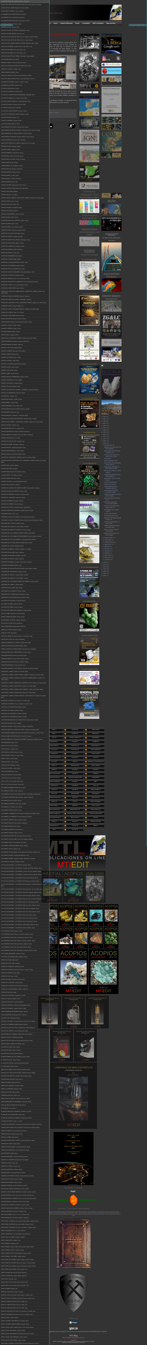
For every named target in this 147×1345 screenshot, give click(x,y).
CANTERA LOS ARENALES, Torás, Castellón (11, 380)
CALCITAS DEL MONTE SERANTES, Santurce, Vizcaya (14, 110)
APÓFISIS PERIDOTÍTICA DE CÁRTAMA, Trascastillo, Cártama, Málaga (17, 56)
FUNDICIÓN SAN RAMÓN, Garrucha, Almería (11, 1182)
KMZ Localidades (98, 23)
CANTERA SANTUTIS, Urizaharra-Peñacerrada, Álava (13, 447)
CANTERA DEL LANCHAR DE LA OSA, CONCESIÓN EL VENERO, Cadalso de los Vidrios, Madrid (23, 302)
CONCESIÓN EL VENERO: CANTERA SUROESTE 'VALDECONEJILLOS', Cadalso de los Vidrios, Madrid (23, 696)
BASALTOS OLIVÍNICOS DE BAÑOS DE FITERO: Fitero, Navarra (16, 65)
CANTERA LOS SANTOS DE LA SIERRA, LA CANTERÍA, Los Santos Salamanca (19, 389)
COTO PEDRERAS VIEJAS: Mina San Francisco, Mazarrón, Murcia (16, 943)
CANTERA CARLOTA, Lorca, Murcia (9, 194)
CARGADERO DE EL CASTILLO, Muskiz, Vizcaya (12, 523)
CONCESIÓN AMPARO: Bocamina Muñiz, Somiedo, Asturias (15, 658)
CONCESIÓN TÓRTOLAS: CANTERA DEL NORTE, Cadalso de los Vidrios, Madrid (20, 729)
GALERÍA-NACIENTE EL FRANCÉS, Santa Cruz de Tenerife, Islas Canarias (18, 1198)
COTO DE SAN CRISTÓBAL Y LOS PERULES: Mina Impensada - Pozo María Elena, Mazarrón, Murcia (23, 885)
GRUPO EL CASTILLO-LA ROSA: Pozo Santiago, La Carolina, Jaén (17, 1295)
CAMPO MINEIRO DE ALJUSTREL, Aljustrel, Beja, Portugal (14, 127)
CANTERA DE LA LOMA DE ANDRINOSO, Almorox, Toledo (14, 262)
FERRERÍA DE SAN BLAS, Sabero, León (10, 1095)
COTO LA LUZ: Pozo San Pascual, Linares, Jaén (12, 784)
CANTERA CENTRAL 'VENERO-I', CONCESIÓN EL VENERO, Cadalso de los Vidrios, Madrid (22, 197)
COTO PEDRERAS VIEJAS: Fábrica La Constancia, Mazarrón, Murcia (17, 934)
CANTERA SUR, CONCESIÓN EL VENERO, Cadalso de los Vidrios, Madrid (18, 457)
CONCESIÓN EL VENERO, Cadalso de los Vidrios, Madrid (14, 671)
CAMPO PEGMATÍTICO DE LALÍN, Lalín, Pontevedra (13, 139)
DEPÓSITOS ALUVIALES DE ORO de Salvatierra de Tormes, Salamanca (18, 1027)
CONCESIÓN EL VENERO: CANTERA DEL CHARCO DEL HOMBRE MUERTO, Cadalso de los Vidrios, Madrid (23, 678)
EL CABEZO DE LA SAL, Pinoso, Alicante (10, 1059)
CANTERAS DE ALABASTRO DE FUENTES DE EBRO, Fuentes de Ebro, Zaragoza (20, 487)
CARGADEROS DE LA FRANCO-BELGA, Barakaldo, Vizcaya (15, 594)
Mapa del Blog (110, 23)
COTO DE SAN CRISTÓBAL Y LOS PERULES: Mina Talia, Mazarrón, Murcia (18, 914)
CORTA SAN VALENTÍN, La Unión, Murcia (10, 768)
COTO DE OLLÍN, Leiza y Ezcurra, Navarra (11, 777)
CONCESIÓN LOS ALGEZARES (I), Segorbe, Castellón (14, 713)
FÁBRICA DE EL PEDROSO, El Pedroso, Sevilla (12, 1085)
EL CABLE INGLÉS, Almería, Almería (9, 1066)
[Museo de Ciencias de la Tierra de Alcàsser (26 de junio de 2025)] (102, 366)
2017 (104, 436)
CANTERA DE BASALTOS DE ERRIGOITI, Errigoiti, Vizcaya (14, 220)
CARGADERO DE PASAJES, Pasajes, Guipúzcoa (12, 558)
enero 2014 (107, 559)
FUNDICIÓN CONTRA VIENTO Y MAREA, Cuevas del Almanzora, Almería (18, 1140)
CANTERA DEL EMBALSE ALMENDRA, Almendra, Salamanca (15, 296)
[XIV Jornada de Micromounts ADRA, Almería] (89, 359)
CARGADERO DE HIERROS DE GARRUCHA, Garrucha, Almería (16, 529)
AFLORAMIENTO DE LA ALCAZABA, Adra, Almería (12, 17)
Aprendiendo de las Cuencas (111, 515)
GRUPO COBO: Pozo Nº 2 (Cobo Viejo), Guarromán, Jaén (14, 1282)
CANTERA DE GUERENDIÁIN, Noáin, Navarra (11, 255)
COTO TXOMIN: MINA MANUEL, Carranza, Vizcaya (13, 953)
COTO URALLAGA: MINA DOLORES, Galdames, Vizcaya (14, 956)
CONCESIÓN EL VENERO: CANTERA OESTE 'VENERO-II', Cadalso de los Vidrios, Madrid (22, 689)
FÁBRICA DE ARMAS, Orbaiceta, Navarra (10, 1082)
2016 (104, 438)
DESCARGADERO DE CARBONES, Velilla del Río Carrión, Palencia (16, 1034)
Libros (56, 23)
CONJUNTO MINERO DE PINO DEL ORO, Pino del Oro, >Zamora (16, 736)
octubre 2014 (107, 539)
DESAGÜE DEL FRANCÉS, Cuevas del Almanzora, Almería (14, 1030)
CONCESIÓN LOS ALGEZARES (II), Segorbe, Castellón (14, 716)
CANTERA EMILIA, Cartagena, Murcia (9, 334)
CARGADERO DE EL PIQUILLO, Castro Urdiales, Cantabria (15, 526)
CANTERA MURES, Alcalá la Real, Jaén (10, 412)
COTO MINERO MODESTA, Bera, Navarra (10, 826)
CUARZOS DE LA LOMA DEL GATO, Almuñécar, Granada (14, 985)
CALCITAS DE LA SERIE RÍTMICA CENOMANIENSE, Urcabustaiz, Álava (17, 94)
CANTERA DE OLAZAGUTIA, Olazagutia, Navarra (12, 275)
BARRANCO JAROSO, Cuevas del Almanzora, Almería (13, 62)
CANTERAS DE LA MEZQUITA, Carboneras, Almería (13, 497)
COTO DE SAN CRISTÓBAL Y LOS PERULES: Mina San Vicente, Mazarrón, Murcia (20, 905)
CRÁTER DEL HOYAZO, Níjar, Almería (9, 960)
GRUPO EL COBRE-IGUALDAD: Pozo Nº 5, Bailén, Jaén (14, 1307)
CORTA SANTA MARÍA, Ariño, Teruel (9, 771)
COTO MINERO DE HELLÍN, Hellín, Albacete (11, 800)
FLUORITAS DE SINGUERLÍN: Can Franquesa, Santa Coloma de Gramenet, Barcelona (21, 1124)
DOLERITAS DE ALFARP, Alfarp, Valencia (10, 1047)
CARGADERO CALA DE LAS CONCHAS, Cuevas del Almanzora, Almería (18, 516)
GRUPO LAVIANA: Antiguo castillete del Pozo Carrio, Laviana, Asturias (17, 1327)
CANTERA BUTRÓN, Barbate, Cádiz (9, 181)
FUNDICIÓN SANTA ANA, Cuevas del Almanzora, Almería (14, 1185)
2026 (104, 416)
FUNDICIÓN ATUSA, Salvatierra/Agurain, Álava (12, 1134)
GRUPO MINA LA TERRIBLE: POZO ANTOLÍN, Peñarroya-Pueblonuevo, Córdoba (20, 1343)
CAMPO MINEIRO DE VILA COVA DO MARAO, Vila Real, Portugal (16, 133)
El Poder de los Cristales (110, 484)
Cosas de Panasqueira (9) (110, 482)
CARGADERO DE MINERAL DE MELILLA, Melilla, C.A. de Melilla (16, 549)
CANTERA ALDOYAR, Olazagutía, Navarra (11, 146)
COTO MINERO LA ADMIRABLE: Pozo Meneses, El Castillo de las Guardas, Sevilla (20, 813)
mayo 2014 (107, 550)
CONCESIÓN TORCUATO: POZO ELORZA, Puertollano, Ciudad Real (17, 726)
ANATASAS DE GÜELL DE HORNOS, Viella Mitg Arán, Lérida (15, 30)
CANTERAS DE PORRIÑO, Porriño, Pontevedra (12, 504)
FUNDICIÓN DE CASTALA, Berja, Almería (10, 1143)
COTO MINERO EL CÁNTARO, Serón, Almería (11, 806)
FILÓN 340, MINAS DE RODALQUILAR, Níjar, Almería (13, 1105)
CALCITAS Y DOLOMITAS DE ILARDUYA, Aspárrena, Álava (15, 114)
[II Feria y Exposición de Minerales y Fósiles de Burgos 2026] (89, 562)
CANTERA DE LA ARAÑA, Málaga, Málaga (11, 259)
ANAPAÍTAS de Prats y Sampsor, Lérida (10, 27)
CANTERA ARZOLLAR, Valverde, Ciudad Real (11, 168)
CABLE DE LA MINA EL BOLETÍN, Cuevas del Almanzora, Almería (16, 75)
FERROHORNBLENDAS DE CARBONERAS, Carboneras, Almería (16, 1101)
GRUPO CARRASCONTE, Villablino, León (10, 1240)
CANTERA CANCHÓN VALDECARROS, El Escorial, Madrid (14, 188)
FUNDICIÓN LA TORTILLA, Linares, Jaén (10, 1166)
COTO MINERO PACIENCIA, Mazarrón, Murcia (11, 832)
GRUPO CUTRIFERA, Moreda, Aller (9, 1288)
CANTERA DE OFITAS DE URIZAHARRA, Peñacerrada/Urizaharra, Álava (18, 272)
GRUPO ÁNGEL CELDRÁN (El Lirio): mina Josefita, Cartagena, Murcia (17, 1224)
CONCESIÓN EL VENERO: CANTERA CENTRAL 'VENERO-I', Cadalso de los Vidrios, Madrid (22, 674)
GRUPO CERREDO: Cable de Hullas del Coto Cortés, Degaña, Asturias (17, 1246)
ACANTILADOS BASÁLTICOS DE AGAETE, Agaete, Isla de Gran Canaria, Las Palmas (21, 4)
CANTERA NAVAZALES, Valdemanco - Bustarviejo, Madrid (14, 415)
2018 (104, 434)
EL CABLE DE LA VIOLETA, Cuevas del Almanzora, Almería (15, 1063)
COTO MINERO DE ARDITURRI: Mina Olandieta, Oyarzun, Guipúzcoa (17, 797)
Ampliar (51, 81)
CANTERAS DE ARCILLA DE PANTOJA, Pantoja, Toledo (14, 491)
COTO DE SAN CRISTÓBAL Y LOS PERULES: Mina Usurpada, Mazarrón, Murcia (20, 924)
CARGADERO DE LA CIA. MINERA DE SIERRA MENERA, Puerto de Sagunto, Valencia (21, 536)
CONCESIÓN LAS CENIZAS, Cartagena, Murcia (12, 710)
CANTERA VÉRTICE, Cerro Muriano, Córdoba (11, 475)
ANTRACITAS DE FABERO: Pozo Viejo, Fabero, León (13, 52)
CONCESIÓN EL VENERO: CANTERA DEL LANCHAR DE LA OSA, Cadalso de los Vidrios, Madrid (23, 682)
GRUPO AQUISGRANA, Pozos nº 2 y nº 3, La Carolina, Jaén (15, 1214)
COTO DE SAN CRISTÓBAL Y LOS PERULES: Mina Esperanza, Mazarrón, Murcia (20, 881)
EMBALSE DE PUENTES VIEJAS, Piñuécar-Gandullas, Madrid (15, 1069)
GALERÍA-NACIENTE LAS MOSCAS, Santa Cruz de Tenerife (15, 1201)
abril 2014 (107, 553)
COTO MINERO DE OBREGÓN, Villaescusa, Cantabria (13, 803)
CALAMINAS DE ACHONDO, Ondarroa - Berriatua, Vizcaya (14, 81)
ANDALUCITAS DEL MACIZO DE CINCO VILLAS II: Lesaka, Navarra (17, 40)
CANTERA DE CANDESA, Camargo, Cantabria (11, 236)
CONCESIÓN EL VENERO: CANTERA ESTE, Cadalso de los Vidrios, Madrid (18, 686)
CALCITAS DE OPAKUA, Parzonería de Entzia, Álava (13, 104)
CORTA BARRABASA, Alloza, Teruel (9, 742)
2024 (104, 421)
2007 (104, 575)
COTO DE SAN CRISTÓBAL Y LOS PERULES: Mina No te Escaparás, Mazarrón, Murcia (21, 892)
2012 (104, 564)
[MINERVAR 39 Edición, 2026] (89, 718)
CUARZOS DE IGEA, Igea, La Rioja (9, 976)
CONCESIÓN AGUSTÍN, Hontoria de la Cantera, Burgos (14, 655)
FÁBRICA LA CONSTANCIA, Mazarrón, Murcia (11, 1088)
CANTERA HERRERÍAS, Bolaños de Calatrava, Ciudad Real (15, 341)
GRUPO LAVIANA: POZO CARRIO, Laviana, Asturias (13, 1340)
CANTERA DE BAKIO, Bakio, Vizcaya (9, 217)
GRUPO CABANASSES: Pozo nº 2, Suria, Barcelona (13, 1230)
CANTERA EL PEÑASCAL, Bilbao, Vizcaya (11, 328)
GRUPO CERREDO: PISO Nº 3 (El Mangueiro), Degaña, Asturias (16, 1253)
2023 (104, 423)
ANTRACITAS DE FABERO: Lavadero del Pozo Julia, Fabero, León (16, 46)
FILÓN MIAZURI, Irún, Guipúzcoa (8, 1108)
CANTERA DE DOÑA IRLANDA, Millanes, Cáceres (12, 243)
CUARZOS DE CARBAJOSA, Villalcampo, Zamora (12, 966)
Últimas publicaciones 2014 (110, 460)
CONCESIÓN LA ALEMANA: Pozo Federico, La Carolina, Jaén (15, 700)
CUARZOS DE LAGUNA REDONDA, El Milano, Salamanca (14, 989)
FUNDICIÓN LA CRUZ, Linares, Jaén (9, 1162)
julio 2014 (106, 546)
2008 (104, 573)
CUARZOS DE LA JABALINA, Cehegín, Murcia (11, 982)
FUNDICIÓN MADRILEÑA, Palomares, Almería (11, 1169)
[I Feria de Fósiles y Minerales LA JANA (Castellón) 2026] (89, 458)
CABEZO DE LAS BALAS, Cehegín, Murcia (11, 69)
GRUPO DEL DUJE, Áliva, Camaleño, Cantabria (12, 1291)
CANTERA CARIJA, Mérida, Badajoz (9, 191)
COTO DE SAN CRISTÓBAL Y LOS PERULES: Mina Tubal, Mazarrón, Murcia (19, 921)
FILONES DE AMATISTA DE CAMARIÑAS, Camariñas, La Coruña (16, 1111)
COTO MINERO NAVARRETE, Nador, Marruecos (12, 829)
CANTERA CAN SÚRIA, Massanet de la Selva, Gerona (13, 185)
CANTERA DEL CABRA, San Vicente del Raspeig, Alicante (14, 284)
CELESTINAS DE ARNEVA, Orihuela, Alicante (11, 603)
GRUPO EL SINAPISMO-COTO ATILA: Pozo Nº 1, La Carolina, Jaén (17, 1314)
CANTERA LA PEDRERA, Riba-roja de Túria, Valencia (13, 351)
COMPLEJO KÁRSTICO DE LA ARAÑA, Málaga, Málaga (14, 645)
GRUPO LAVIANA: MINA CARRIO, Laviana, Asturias (13, 1330)
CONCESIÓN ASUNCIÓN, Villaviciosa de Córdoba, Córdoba (15, 661)
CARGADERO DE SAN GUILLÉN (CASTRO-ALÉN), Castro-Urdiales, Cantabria (19, 568)
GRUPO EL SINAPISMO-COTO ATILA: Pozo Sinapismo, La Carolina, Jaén (18, 1311)
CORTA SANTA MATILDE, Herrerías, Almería (11, 774)
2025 (104, 419)
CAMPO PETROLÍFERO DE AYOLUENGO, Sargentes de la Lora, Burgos (18, 143)
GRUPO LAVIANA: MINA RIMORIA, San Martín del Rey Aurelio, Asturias (17, 1333)
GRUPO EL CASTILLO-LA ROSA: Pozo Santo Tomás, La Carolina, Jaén (17, 1298)
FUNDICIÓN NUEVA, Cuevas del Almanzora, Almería (13, 1172)
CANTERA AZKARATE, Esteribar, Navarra (10, 172)
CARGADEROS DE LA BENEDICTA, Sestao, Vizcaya (13, 591)
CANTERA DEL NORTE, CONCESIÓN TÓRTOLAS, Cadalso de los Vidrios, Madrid (20, 309)
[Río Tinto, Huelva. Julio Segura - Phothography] (112, 291)
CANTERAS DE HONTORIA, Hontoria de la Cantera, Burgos (15, 494)
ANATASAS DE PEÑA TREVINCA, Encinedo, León (12, 33)
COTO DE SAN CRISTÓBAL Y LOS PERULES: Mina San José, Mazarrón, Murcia (20, 902)
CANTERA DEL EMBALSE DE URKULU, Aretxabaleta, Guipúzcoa (16, 299)
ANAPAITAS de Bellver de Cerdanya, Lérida (11, 23)
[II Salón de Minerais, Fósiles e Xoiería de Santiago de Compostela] (89, 427)
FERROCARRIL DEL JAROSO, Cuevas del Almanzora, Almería (15, 1098)
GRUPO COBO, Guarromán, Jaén (9, 1278)
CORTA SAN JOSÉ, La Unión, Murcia (9, 761)
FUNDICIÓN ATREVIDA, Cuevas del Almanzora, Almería (14, 1130)
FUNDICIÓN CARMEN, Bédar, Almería (9, 1137)
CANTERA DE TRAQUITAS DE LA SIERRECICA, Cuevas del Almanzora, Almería (19, 281)
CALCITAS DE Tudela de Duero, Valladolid (11, 107)
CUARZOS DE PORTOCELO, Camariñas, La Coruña (13, 995)
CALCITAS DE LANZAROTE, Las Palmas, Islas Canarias (14, 98)
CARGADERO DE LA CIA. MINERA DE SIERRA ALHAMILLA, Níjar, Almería (18, 533)
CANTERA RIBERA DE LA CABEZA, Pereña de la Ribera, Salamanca (17, 434)
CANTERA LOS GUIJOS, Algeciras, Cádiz (10, 386)
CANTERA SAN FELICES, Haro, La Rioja (10, 437)
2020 (104, 430)
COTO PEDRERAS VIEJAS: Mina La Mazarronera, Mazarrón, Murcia (17, 937)
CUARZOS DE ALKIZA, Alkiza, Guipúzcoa (10, 963)
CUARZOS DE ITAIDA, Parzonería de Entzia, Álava (13, 979)
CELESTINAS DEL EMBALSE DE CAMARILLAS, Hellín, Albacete (16, 610)
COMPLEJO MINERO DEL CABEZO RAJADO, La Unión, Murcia (15, 652)
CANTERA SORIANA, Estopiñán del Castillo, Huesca (13, 454)
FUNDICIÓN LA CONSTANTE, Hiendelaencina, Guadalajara (14, 1159)
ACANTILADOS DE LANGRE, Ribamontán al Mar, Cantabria (15, 7)
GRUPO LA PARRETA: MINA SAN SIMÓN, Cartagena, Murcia (15, 1324)
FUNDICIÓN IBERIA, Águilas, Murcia (9, 1153)
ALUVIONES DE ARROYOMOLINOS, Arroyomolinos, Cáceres (15, 20)
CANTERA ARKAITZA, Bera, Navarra (9, 162)
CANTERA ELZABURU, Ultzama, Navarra (10, 331)
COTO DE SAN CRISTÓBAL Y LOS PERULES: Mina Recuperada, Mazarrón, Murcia (20, 895)
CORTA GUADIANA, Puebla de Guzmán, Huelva (12, 755)
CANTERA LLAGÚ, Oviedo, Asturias (9, 370)
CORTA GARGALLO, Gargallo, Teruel (9, 749)
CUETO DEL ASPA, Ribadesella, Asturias (10, 1018)
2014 (104, 443)
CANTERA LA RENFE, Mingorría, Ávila (10, 354)
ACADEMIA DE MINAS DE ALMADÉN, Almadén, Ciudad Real (15, 1)
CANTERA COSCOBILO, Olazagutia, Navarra (11, 207)
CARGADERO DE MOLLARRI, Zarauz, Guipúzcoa (12, 552)
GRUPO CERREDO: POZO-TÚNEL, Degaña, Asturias (13, 1256)
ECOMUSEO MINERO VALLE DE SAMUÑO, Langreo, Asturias (15, 1056)
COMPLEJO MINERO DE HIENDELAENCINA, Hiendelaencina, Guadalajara (18, 649)
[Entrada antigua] (72, 128)
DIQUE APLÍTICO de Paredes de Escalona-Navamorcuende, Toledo (16, 1040)
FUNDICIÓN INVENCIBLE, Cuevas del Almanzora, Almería (14, 1156)
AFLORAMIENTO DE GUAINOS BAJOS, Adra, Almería (13, 14)
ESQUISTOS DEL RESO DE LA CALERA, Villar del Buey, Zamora (16, 1075)
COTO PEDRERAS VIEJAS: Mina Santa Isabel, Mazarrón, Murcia (16, 947)
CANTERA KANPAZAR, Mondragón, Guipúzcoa (12, 344)
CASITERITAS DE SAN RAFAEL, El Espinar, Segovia (13, 600)
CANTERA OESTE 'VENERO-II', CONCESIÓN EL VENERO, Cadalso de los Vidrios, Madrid (22, 421)
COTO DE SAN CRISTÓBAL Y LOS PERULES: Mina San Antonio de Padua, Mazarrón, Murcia (23, 898)
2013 (104, 562)
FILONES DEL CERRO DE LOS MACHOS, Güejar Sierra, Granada (16, 1117)
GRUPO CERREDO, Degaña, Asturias (9, 1243)
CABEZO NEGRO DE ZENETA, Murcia (10, 72)
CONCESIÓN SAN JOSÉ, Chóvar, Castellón (11, 723)
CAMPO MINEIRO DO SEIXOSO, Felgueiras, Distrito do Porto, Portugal (17, 136)
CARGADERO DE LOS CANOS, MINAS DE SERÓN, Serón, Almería (16, 542)
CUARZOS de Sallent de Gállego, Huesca (10, 998)
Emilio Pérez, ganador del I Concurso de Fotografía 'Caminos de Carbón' (51, 35)
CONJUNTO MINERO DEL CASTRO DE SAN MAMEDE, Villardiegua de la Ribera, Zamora (21, 739)
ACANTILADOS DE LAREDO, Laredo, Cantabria (12, 11)
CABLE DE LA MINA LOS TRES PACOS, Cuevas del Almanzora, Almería (17, 78)
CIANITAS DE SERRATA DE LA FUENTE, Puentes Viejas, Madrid (16, 642)
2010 (104, 569)
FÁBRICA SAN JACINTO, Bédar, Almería (10, 1092)
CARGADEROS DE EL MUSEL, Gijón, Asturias (11, 587)
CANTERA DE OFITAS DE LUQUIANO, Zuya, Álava (13, 268)
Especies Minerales (66, 23)
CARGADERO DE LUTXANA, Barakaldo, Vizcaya (12, 545)
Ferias (77, 23)
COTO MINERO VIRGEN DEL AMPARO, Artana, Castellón (14, 845)
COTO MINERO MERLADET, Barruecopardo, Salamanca (14, 823)
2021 (104, 427)
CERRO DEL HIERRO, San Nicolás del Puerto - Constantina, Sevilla (16, 636)
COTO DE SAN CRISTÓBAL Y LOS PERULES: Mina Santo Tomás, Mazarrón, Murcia (20, 911)
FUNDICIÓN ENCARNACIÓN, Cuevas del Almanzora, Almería (15, 1150)
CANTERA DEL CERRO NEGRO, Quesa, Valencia (12, 288)
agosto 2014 (107, 544)
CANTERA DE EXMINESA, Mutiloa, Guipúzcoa (11, 249)
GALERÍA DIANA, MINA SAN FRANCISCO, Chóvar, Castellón (15, 1188)
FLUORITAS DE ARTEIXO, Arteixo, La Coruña (11, 1121)
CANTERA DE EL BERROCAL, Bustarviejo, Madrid (12, 246)
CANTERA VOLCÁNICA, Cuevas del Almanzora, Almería (14, 481)
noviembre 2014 (108, 537)
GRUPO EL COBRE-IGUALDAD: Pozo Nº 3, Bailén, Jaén (14, 1304)
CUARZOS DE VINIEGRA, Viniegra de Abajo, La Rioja (13, 1008)
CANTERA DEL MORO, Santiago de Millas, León (12, 305)
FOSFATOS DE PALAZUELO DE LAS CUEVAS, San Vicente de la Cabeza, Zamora (20, 1127)
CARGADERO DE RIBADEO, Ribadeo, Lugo (11, 565)
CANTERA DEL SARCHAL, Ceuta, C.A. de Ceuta (12, 312)
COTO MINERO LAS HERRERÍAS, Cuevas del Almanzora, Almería (16, 816)
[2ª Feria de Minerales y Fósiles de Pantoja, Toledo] (89, 325)
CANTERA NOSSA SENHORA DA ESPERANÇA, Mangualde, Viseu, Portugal (18, 418)
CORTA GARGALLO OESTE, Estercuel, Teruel (11, 752)
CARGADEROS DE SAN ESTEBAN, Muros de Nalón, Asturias (15, 597)
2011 (104, 566)
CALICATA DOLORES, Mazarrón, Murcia (10, 123)
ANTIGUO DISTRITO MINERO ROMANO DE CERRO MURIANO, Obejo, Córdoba (19, 43)
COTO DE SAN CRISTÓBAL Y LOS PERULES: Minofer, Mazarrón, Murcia (18, 927)
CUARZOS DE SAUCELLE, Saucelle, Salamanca (12, 1001)
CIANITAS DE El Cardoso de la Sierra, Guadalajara (13, 639)
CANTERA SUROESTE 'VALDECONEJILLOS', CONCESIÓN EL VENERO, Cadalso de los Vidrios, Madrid (23, 461)
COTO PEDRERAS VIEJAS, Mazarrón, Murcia (11, 931)
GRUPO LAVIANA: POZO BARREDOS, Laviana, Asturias (14, 1337)
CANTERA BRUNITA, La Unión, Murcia (10, 175)
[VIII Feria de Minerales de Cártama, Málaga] (89, 494)
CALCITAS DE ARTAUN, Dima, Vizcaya (10, 88)
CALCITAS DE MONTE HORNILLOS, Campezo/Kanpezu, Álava (15, 101)
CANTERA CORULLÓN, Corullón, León (10, 204)
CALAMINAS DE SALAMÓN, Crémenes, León (11, 85)
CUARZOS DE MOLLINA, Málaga (8, 992)
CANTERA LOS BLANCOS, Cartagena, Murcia (11, 383)
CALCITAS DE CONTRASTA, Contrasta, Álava (11, 91)
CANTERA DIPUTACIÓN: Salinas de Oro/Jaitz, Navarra (13, 318)
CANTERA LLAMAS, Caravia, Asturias (9, 373)
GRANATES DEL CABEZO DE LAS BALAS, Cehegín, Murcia (15, 1204)
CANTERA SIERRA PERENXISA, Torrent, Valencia (12, 450)
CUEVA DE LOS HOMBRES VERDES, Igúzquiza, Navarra (14, 1024)
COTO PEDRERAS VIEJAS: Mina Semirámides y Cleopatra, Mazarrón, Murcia (19, 950)
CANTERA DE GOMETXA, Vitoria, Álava (10, 252)
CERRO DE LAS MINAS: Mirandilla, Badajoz (11, 629)
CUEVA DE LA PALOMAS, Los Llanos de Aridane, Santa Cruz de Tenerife (18, 1021)
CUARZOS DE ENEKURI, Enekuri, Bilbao (10, 972)
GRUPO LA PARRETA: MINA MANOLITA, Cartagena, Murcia (15, 1320)
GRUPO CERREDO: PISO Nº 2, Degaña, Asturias (12, 1249)
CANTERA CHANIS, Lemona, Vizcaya (9, 201)
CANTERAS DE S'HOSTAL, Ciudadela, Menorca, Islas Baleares (15, 507)
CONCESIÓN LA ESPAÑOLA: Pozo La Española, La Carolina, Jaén (16, 703)
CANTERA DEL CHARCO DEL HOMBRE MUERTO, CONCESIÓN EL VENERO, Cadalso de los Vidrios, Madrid (23, 292)
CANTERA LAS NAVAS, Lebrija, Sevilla (10, 360)
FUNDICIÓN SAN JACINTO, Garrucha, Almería (11, 1179)
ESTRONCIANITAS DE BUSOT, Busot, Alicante (12, 1079)
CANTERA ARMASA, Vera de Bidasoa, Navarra (12, 165)
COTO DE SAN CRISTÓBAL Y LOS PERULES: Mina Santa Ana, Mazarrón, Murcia (20, 908)
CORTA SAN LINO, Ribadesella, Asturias (10, 765)
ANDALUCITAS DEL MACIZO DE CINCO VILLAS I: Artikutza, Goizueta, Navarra (19, 36)
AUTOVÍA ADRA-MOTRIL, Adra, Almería (10, 59)
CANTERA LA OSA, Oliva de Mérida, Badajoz (11, 347)
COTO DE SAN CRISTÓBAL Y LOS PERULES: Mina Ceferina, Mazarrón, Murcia (19, 877)
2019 (104, 432)
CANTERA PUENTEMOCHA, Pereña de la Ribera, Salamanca (15, 431)
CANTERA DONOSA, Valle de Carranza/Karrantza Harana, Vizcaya (16, 321)
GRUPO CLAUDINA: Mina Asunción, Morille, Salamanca (14, 1272)
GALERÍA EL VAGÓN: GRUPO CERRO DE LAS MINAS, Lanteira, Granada (18, 1191)
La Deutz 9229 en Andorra (110, 513)
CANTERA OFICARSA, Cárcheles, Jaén (10, 425)
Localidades (86, 23)
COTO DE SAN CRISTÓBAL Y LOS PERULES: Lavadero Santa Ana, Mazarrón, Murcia (21, 874)
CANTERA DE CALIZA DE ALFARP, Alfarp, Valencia (13, 233)
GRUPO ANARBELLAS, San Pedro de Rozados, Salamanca (15, 1217)
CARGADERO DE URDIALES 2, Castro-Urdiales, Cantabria (14, 578)
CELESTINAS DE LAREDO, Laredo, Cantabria (12, 607)
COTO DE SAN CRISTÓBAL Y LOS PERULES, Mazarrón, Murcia (16, 864)
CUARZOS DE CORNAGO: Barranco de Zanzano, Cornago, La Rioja (17, 969)
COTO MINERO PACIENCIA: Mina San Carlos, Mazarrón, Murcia (16, 835)
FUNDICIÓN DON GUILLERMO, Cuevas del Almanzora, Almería (15, 1146)
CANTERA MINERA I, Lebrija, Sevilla (9, 402)
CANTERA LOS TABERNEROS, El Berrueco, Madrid (13, 392)
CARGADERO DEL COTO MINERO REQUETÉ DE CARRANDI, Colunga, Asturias (19, 581)
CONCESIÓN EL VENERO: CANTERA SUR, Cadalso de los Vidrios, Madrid (18, 692)
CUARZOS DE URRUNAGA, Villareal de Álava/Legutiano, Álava (15, 1005)
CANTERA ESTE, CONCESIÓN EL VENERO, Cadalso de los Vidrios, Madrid (18, 338)
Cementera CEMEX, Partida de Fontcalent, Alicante (13, 613)
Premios (57, 112)
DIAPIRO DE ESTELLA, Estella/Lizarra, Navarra (12, 1037)
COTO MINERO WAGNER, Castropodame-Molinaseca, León (15, 855)
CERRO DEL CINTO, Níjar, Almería (9, 632)
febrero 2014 (107, 557)
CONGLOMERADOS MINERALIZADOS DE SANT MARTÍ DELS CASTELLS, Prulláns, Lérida (22, 732)
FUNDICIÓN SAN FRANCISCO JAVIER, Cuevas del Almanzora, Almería (17, 1175)
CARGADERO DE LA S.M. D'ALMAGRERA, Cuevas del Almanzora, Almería (18, 539)
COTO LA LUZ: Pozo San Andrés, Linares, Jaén (12, 781)
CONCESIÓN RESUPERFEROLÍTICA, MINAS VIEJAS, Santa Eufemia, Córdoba (19, 719)
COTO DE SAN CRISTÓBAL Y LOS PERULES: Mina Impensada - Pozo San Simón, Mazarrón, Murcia (24, 889)
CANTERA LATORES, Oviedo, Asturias (10, 367)
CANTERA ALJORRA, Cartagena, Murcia (10, 149)
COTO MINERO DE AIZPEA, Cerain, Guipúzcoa (12, 790)
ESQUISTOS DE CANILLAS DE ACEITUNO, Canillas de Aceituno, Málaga (18, 1072)
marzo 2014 (107, 555)
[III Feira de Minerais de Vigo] (89, 528)
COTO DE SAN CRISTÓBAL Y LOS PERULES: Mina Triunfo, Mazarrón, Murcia (19, 918)
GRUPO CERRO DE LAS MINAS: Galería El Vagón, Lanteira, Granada (17, 1259)
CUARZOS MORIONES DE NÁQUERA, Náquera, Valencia (14, 1011)
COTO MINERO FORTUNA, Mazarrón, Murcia (11, 810)
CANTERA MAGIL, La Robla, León (9, 396)
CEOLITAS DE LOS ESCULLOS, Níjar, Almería (11, 623)
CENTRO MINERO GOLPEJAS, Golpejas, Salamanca (13, 620)
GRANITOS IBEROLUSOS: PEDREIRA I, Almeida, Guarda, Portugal (16, 1208)
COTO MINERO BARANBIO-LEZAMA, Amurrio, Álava (13, 787)
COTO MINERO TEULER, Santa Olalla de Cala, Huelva (13, 842)
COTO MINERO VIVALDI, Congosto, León (10, 848)
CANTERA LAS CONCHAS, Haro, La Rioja (10, 357)
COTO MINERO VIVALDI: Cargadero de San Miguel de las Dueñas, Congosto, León (20, 852)
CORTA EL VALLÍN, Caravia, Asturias (9, 745)
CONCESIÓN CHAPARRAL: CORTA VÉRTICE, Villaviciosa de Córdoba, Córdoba (19, 668)
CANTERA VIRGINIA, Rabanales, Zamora (10, 478)
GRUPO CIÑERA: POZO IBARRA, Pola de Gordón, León (14, 1269)
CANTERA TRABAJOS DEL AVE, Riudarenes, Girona (13, 471)
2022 (104, 425)
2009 (104, 571)
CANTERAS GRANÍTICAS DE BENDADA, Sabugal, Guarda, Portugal (17, 510)
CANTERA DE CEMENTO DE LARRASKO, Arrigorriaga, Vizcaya (15, 239)
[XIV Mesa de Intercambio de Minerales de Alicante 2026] (89, 631)
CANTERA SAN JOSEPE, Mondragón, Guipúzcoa (12, 444)
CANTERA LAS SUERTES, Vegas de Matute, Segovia (13, 363)
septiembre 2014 (108, 542)
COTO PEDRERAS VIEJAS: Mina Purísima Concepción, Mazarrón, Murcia (18, 940)
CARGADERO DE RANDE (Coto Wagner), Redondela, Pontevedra (16, 562)
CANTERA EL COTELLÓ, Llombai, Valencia (11, 325)
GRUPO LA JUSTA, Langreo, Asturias (9, 1317)
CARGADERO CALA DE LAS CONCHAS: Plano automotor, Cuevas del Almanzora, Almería (22, 520)
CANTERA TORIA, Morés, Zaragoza (9, 468)
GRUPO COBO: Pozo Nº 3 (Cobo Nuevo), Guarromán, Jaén (15, 1285)
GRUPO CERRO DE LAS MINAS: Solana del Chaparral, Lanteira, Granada (18, 1266)
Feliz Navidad (107, 458)
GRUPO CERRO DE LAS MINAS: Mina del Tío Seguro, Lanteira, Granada (18, 1262)
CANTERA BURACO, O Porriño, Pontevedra (11, 178)
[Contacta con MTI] (89, 87)
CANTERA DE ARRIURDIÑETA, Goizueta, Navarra (12, 214)
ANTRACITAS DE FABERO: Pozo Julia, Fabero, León (13, 49)
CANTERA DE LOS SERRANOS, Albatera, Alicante (12, 265)
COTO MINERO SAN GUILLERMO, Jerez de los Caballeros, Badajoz (17, 839)
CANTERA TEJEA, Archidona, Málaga (9, 465)
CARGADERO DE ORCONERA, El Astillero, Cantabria (13, 555)
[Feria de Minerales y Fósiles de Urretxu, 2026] (89, 664)
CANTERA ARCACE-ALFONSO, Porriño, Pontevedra (13, 159)
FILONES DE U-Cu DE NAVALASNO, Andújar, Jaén (13, 1114)
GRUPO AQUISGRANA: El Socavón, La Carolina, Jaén (13, 1211)
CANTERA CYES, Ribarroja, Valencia (9, 210)
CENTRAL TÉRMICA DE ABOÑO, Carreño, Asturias (12, 616)
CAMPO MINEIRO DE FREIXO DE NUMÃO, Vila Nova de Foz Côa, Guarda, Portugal (20, 130)
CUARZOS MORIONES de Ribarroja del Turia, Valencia (13, 1014)
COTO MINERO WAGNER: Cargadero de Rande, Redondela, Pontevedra (18, 858)
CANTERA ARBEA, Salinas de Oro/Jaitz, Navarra (12, 156)
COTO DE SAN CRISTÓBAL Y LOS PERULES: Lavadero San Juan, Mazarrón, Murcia (21, 871)
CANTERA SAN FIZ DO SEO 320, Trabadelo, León (13, 441)
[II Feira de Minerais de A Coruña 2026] (89, 596)
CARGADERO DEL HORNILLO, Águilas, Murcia (12, 584)
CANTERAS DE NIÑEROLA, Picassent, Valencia (12, 500)
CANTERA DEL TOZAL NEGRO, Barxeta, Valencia (12, 315)
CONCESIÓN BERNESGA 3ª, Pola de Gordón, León (13, 665)
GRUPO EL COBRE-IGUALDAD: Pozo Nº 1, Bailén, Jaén (14, 1301)
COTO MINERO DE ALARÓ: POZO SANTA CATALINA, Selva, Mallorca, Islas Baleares (20, 794)
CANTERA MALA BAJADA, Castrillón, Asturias (11, 399)
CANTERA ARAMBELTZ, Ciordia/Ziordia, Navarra (12, 152)
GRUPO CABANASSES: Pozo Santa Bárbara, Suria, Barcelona (15, 1233)
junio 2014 (107, 548)
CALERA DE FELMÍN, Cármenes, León (10, 117)
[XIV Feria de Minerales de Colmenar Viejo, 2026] (89, 393)
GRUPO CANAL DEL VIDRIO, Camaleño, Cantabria (13, 1237)
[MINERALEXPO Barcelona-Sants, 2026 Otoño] (89, 684)
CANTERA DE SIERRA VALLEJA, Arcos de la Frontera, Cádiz (15, 278)
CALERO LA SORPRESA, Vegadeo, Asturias (11, 120)
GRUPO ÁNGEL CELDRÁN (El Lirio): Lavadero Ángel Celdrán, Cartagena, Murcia (20, 1221)
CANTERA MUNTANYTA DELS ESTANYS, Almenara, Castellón (15, 408)
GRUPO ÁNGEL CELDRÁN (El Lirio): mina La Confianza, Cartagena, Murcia (18, 1227)
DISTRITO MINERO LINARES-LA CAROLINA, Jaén (13, 1043)
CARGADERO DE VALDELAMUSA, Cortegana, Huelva (13, 571)
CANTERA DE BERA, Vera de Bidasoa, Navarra (12, 226)
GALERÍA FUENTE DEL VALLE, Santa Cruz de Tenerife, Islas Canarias (17, 1195)
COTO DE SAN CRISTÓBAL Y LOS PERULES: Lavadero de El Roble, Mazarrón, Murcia (21, 868)
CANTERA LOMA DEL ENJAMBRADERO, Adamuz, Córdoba (15, 376)
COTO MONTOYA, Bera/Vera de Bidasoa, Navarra (12, 861)
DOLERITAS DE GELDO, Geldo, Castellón (11, 1050)
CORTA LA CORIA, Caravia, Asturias (9, 758)
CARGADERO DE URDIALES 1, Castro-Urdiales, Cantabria (14, 574)
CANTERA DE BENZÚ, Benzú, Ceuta (9, 223)
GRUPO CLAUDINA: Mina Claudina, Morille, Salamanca (14, 1275)
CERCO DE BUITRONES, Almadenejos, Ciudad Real (13, 626)
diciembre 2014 (108, 445)
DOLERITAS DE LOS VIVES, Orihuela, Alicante (12, 1053)
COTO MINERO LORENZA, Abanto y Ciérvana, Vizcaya (14, 819)
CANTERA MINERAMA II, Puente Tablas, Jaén (11, 405)
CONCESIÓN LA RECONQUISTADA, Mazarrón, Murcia (13, 707)
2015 (104, 441)
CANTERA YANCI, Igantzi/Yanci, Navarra (10, 484)
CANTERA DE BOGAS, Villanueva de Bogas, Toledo (13, 230)
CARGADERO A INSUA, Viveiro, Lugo (9, 513)
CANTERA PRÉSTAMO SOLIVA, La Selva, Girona (12, 428)
